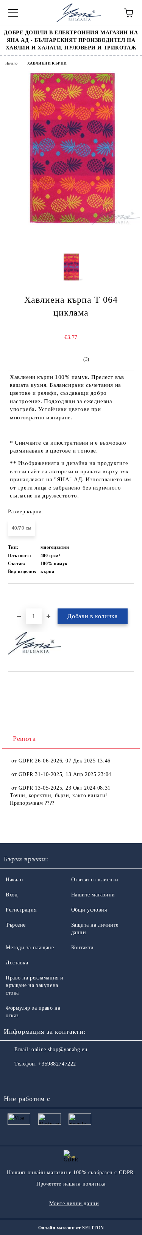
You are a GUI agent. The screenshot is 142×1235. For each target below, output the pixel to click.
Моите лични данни (74, 1203)
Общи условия (89, 910)
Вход (11, 895)
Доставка (17, 963)
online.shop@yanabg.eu (59, 1049)
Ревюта (24, 738)
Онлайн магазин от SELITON (71, 1227)
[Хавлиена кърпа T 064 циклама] (71, 223)
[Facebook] (14, 1079)
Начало (11, 63)
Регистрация (21, 910)
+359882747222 (57, 1064)
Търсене (16, 925)
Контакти (82, 947)
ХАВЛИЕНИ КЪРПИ (47, 63)
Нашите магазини (93, 895)
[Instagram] (30, 1079)
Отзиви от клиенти (95, 879)
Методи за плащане (30, 947)
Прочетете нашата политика (71, 1184)
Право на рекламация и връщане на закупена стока (35, 985)
